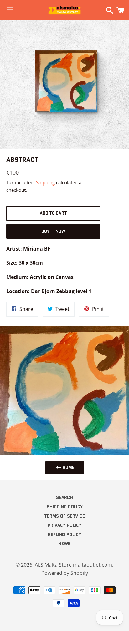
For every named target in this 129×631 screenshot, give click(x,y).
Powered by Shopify (64, 572)
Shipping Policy (65, 507)
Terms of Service (64, 516)
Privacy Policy (64, 525)
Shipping (45, 182)
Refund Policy (64, 534)
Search (64, 497)
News (64, 543)
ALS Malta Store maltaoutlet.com (73, 564)
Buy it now (53, 231)
